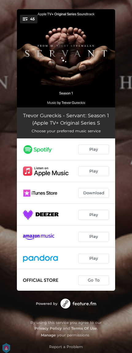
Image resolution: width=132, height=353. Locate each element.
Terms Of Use (84, 328)
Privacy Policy (48, 328)
